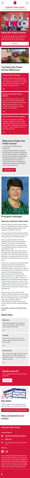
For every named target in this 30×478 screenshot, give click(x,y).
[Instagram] (7, 452)
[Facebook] (2, 452)
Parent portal (7, 350)
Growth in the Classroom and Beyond (12, 95)
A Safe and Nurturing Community (14, 116)
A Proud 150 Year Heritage (11, 75)
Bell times (6, 320)
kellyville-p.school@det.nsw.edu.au (15, 436)
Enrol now (15, 43)
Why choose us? (9, 170)
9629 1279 (8, 439)
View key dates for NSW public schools (15, 410)
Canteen (5, 335)
